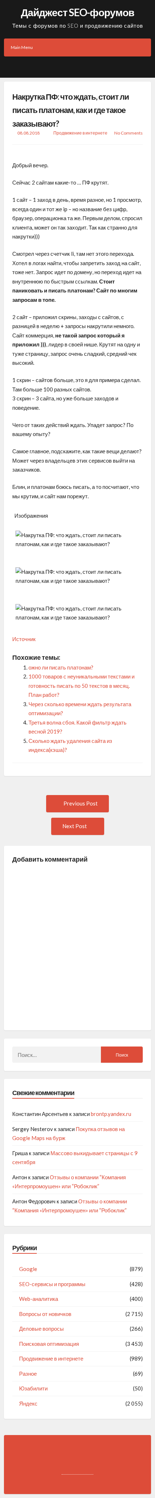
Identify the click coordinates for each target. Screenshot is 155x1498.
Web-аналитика (38, 1298)
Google (28, 1269)
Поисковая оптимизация (49, 1343)
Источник (24, 639)
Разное (28, 1373)
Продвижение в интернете (80, 133)
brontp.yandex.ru (111, 1114)
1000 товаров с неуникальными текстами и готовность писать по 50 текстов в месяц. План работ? (81, 685)
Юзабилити (33, 1388)
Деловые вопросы (41, 1328)
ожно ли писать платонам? (60, 667)
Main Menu (22, 47)
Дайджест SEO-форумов (77, 12)
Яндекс (28, 1403)
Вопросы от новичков (45, 1314)
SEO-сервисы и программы (52, 1284)
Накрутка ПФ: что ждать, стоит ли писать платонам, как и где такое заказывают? (70, 110)
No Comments (128, 133)
